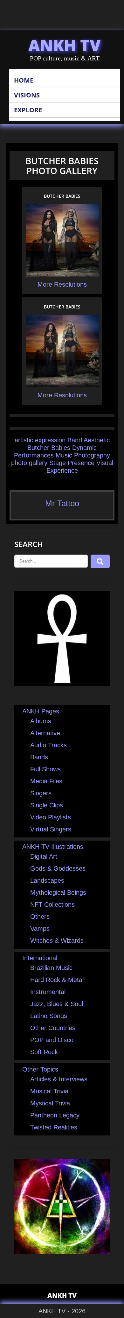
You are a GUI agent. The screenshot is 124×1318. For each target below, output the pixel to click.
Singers (41, 793)
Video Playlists (50, 817)
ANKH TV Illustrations (52, 846)
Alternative (45, 733)
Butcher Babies (48, 447)
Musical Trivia (49, 1091)
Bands (39, 757)
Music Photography (83, 455)
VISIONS (27, 95)
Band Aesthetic (88, 440)
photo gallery (29, 462)
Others (40, 916)
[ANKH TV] (62, 684)
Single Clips (46, 805)
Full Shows (45, 769)
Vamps (40, 928)
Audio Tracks (48, 745)
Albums (40, 721)
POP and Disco (51, 1039)
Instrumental (47, 991)
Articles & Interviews (58, 1079)
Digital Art (43, 856)
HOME (23, 80)
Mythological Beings (58, 892)
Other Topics (40, 1069)
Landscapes (47, 880)
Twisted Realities (53, 1127)
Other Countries (52, 1027)
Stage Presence (71, 462)
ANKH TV (64, 45)
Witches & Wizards (57, 940)
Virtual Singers (50, 829)
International (39, 957)
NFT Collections (52, 904)
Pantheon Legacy (54, 1115)
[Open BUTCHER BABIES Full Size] (62, 275)
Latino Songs (48, 1015)
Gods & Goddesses (58, 868)
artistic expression (40, 440)
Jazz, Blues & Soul (56, 1003)
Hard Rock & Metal (57, 979)
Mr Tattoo (62, 503)
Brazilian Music (51, 967)
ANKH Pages (40, 711)
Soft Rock (44, 1051)
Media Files (46, 781)
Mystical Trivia (50, 1103)
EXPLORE (28, 110)
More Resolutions (62, 284)
